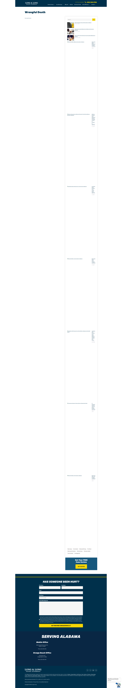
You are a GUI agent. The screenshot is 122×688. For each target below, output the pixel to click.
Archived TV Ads (77, 4)
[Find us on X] (90, 670)
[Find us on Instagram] (96, 670)
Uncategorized (77, 553)
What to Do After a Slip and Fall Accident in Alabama (83, 22)
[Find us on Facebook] (87, 670)
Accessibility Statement (43, 681)
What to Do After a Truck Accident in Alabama (93, 260)
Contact (93, 4)
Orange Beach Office (42, 653)
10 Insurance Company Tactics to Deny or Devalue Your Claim (93, 406)
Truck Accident (70, 553)
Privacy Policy (59, 621)
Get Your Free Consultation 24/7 (61, 625)
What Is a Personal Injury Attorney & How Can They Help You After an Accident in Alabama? (93, 119)
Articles (71, 4)
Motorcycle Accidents (72, 551)
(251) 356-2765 (43, 648)
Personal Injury (79, 551)
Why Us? (66, 4)
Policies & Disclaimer (29, 681)
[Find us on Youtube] (93, 670)
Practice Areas (51, 4)
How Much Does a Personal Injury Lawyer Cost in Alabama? (93, 189)
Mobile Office (42, 642)
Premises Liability (87, 551)
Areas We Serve (85, 4)
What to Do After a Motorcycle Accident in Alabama (93, 44)
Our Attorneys (59, 4)
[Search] (93, 20)
